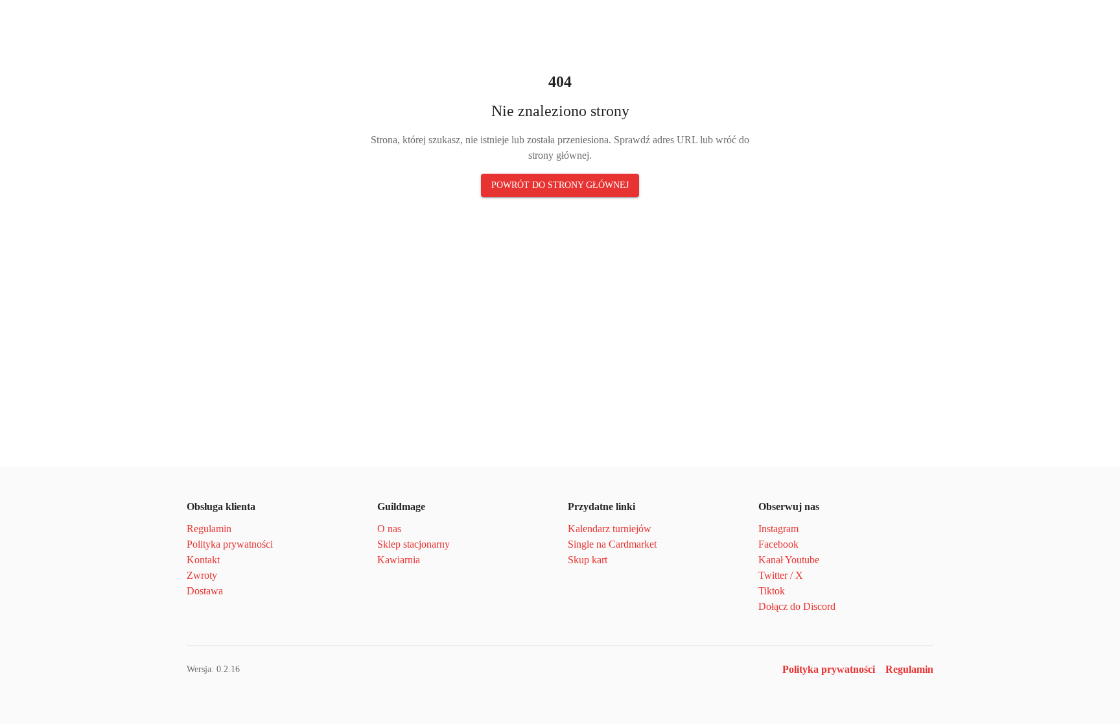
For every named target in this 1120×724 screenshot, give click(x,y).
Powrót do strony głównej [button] (560, 185)
